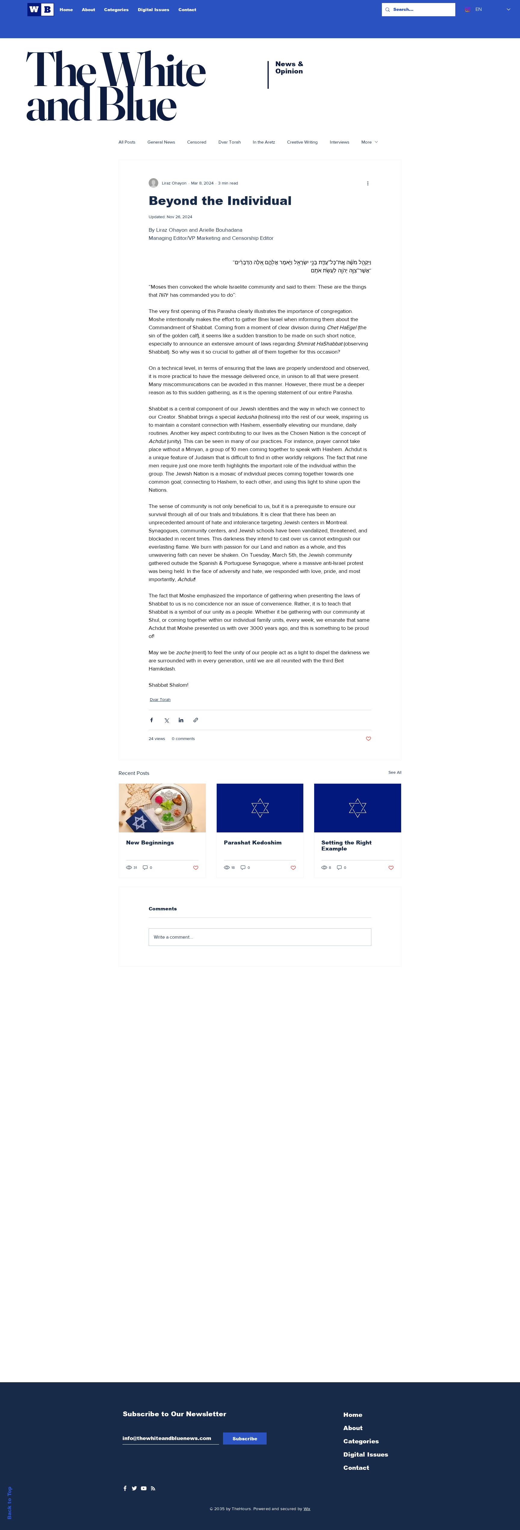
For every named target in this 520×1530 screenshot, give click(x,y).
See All (394, 772)
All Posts (127, 141)
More (366, 141)
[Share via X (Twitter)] (166, 720)
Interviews (339, 141)
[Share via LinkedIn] (181, 720)
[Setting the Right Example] (357, 808)
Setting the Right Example (346, 846)
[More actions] (367, 183)
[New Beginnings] (162, 808)
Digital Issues (365, 1454)
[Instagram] (467, 9)
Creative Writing (302, 141)
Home (352, 1414)
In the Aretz (264, 141)
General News (161, 141)
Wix (307, 1508)
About (353, 1428)
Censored (196, 141)
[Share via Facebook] (151, 720)
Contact (356, 1467)
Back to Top (9, 1503)
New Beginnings (150, 843)
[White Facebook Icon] (125, 1488)
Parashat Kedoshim (253, 843)
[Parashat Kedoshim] (260, 808)
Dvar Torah (229, 141)
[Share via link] (196, 720)
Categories (361, 1441)
